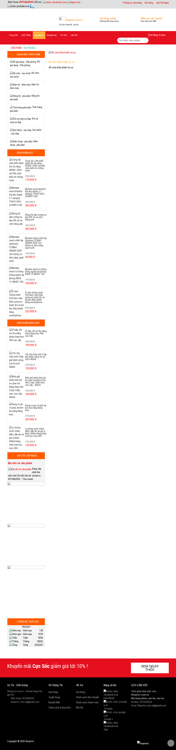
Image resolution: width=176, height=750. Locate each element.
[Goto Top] (170, 743)
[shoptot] (115, 692)
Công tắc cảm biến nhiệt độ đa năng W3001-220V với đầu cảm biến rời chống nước (35, 166)
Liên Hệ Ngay (162, 2)
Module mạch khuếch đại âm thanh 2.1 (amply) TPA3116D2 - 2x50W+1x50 (35, 193)
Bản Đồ (79, 707)
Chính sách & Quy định (59, 707)
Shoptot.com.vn (140, 694)
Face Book (109, 698)
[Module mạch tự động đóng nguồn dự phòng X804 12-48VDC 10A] (16, 274)
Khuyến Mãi (54, 702)
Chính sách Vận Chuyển (87, 697)
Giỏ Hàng (80, 692)
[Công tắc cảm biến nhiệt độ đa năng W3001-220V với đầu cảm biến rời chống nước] (16, 169)
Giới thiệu (53, 692)
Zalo (106, 729)
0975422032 (26, 2)
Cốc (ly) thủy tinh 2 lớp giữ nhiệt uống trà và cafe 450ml (36, 357)
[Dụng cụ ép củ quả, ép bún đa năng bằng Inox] (16, 409)
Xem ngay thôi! (150, 668)
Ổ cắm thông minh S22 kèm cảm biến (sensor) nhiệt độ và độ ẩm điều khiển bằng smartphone (35, 297)
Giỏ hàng (149, 2)
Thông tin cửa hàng (132, 2)
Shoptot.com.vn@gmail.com (152, 705)
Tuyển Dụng (54, 697)
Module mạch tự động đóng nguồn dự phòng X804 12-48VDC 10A (35, 271)
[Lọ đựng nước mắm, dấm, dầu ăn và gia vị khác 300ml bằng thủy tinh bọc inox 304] (16, 437)
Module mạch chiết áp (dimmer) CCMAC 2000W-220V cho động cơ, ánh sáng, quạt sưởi (36, 243)
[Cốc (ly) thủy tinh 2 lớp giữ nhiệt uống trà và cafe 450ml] (16, 359)
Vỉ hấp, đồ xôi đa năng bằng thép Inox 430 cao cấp (36, 333)
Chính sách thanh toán (87, 702)
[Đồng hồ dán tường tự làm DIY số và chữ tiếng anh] (16, 218)
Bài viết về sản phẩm (20, 463)
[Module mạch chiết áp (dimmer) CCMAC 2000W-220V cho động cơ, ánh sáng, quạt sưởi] (16, 248)
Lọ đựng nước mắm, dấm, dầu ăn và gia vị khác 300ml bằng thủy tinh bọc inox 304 (35, 432)
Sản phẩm (16, 48)
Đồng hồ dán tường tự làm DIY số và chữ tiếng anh (35, 217)
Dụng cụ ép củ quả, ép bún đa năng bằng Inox (35, 408)
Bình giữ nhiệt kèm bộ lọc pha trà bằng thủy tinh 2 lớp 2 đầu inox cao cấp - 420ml (35, 381)
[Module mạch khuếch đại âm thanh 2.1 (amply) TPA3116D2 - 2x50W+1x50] (16, 196)
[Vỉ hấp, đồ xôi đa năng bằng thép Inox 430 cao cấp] (16, 334)
